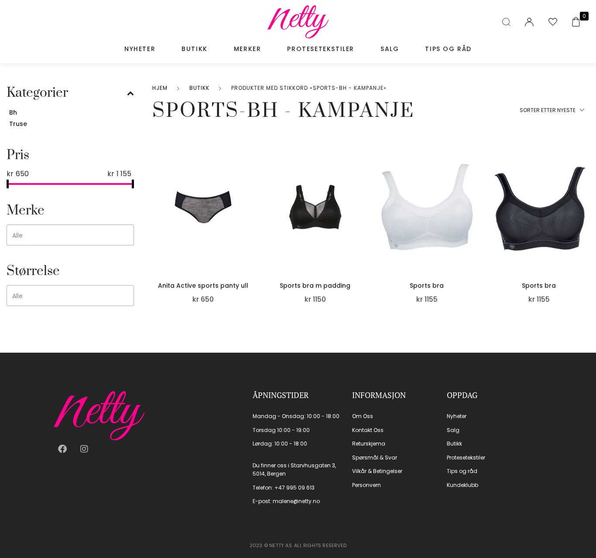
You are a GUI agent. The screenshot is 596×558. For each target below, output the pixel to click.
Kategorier (37, 93)
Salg (389, 48)
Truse (18, 123)
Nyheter (139, 48)
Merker (247, 48)
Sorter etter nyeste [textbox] (547, 110)
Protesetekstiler (320, 48)
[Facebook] (62, 449)
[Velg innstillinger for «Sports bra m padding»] (362, 214)
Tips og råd (448, 48)
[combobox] (70, 235)
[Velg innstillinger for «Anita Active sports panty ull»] (250, 214)
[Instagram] (84, 449)
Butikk (195, 48)
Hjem (160, 88)
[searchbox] (71, 235)
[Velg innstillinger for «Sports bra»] (474, 214)
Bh (13, 112)
